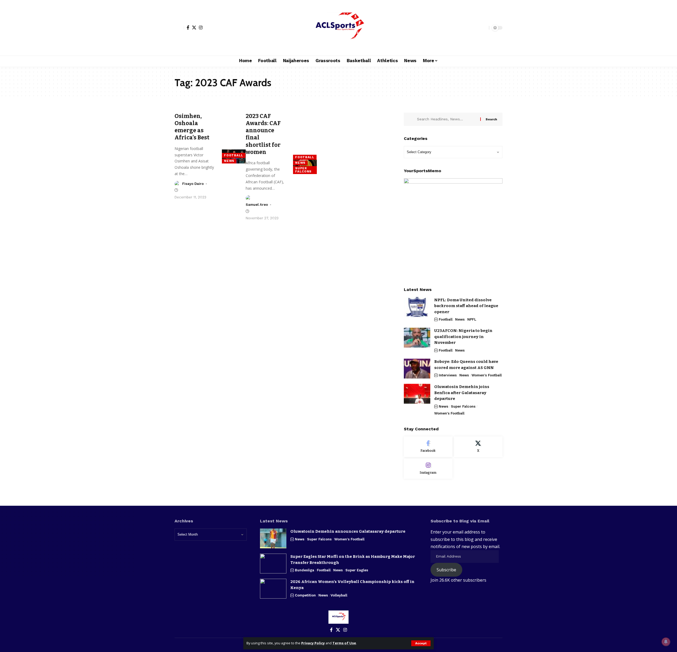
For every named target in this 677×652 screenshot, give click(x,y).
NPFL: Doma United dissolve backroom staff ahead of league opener (466, 306)
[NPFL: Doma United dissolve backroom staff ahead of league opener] (417, 307)
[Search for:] (446, 119)
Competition (305, 595)
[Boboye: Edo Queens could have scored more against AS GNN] (417, 369)
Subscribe (446, 570)
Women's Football (487, 375)
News (229, 161)
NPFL (471, 319)
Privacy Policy (313, 643)
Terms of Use (344, 643)
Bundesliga (304, 570)
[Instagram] (201, 27)
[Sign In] (179, 27)
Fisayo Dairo (193, 184)
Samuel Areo (257, 205)
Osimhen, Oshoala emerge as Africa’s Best (192, 127)
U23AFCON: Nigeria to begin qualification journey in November (463, 336)
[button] (421, 643)
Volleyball (339, 595)
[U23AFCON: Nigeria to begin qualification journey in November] (417, 338)
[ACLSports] (338, 28)
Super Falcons (303, 169)
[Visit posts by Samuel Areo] (248, 198)
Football (233, 155)
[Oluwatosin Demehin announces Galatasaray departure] (273, 538)
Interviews (448, 375)
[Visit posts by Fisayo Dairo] (177, 184)
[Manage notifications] (666, 641)
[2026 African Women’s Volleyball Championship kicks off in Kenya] (273, 589)
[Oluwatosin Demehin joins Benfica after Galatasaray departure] (417, 394)
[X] (194, 27)
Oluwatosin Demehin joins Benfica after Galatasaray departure (461, 392)
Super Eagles (356, 570)
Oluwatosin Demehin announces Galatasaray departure (347, 531)
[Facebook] (188, 27)
